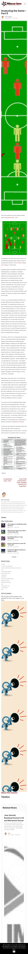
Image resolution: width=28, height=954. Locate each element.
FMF (2, 589)
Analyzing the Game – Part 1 (11, 217)
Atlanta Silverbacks (7, 566)
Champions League (6, 571)
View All (14, 557)
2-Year (3, 564)
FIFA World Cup (5, 586)
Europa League (5, 580)
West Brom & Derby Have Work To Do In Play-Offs (17, 531)
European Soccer (6, 582)
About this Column (9, 793)
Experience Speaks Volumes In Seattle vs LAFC (17, 550)
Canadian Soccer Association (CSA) (11, 568)
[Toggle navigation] (25, 3)
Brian (9, 833)
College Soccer (5, 573)
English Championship (7, 578)
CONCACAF (4, 575)
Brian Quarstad (8, 16)
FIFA (2, 584)
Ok (14, 951)
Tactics (3, 473)
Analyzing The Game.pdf (18, 421)
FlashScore (4, 587)
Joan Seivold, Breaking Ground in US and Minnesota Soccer (14, 818)
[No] (26, 948)
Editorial (3, 577)
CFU (2, 569)
